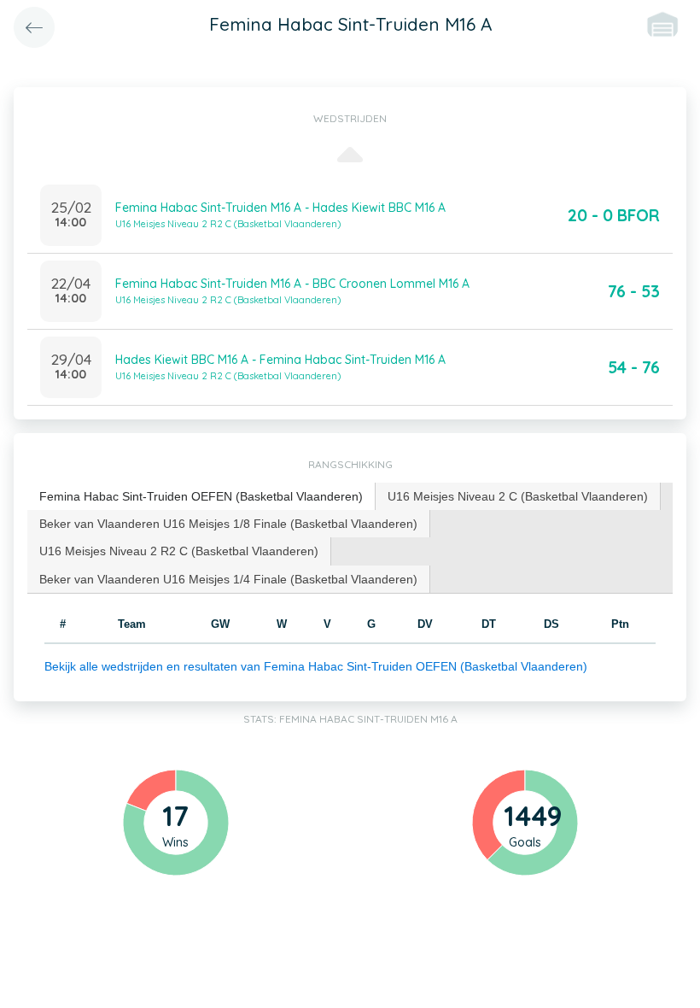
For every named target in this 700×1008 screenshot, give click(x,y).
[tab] (201, 497)
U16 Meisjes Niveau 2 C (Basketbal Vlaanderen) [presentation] (518, 496)
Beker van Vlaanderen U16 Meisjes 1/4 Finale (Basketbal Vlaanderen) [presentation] (228, 579)
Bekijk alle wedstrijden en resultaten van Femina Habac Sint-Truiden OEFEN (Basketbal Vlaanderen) (315, 666)
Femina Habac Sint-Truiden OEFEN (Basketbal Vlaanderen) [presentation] (201, 496)
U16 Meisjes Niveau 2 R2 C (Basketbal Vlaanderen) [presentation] (178, 551)
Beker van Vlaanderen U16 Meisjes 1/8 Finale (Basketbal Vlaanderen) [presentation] (228, 523)
